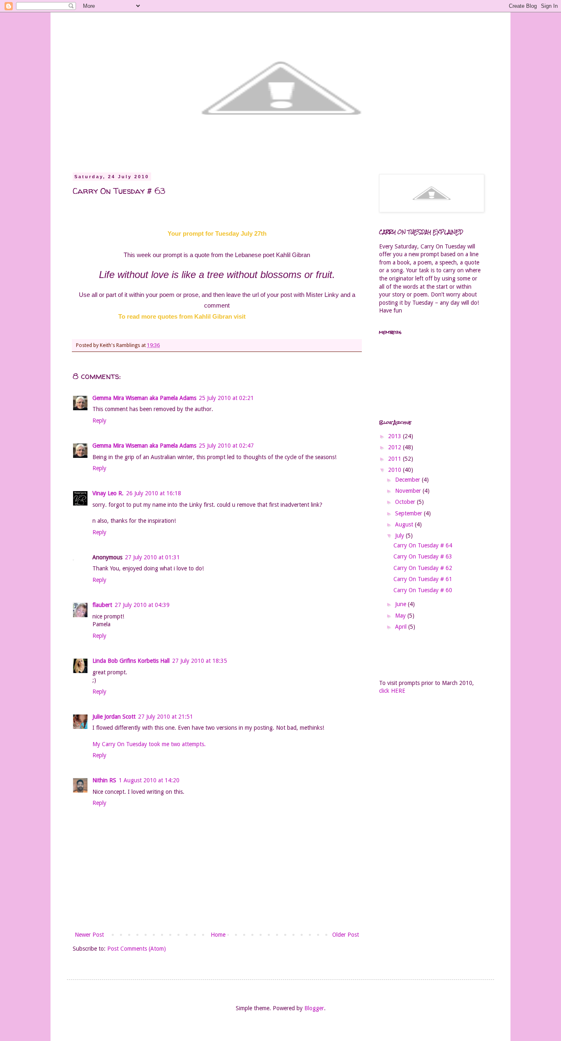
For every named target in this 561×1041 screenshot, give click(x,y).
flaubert (102, 605)
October (406, 502)
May (401, 615)
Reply (99, 420)
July (400, 535)
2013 (395, 436)
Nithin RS (104, 780)
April (401, 626)
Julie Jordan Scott (114, 716)
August (405, 524)
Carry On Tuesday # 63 (422, 556)
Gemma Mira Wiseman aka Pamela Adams (144, 398)
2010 (395, 469)
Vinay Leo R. (108, 493)
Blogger (314, 1008)
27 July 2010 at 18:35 (199, 660)
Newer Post (89, 934)
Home (218, 934)
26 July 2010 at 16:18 (153, 493)
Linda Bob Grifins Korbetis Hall (131, 660)
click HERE (392, 690)
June (401, 604)
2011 (395, 458)
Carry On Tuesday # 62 (422, 568)
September (409, 513)
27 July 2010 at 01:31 (152, 557)
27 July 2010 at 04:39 (142, 605)
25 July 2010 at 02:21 (226, 398)
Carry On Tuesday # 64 (422, 545)
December (408, 479)
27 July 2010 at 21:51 (165, 716)
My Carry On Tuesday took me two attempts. (149, 744)
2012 (395, 447)
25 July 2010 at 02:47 (226, 445)
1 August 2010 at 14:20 (149, 780)
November (409, 490)
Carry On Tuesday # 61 (422, 579)
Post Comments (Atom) (136, 948)
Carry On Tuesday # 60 (422, 590)
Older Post (345, 934)
